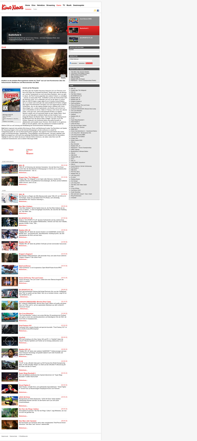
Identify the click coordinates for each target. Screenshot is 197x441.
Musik (69, 5)
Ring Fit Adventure (76, 196)
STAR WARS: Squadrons (78, 162)
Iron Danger (74, 181)
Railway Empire (75, 179)
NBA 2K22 (74, 155)
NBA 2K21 (74, 170)
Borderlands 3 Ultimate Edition (79, 151)
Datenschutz (13, 436)
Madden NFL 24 (24, 349)
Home (27, 5)
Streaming (50, 5)
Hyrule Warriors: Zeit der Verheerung (81, 166)
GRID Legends (75, 149)
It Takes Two (74, 138)
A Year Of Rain (75, 188)
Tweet (11, 150)
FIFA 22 (73, 153)
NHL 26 (21, 194)
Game (58, 5)
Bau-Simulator (75, 144)
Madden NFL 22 (75, 157)
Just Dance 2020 (76, 190)
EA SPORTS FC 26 (18, 19)
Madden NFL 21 (75, 173)
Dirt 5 (72, 159)
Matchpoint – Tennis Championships (81, 147)
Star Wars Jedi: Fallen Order (79, 184)
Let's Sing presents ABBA (78, 134)
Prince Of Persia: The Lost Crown (31, 278)
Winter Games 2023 (76, 140)
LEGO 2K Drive (24, 397)
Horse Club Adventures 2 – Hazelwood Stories (84, 131)
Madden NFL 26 (24, 242)
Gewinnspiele (78, 5)
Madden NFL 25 (24, 230)
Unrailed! (73, 197)
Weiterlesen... (23, 172)
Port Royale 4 (75, 168)
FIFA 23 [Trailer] (75, 77)
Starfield (22, 337)
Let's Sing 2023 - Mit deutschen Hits (81, 133)
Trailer (35, 9)
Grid (4, 47)
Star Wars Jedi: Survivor (27, 421)
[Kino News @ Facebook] (98, 11)
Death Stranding (75, 192)
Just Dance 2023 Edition (78, 136)
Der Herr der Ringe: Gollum (29, 409)
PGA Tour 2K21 (75, 171)
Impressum (5, 436)
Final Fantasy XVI (25, 325)
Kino (33, 5)
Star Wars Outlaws (25, 206)
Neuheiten (28, 9)
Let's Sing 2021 (75, 175)
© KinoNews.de (23, 436)
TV (64, 5)
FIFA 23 (73, 142)
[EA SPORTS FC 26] (34, 29)
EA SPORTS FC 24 (25, 290)
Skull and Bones (25, 266)
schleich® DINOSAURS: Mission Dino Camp (35, 302)
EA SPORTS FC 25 (25, 218)
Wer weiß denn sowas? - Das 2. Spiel (81, 194)
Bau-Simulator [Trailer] (77, 76)
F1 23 (21, 361)
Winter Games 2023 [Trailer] (79, 74)
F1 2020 (73, 177)
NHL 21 (73, 160)
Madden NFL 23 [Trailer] (78, 79)
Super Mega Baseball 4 (27, 373)
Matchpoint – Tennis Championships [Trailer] (83, 80)
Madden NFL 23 (75, 146)
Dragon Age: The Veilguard (28, 177)
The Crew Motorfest (26, 313)
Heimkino (41, 5)
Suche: (71, 49)
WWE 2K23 (74, 129)
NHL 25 (21, 165)
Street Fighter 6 (24, 385)
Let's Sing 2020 (75, 183)
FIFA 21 (73, 164)
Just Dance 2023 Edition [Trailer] (80, 73)
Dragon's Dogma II (25, 254)
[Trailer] (63, 78)
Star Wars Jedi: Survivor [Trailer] (80, 72)
